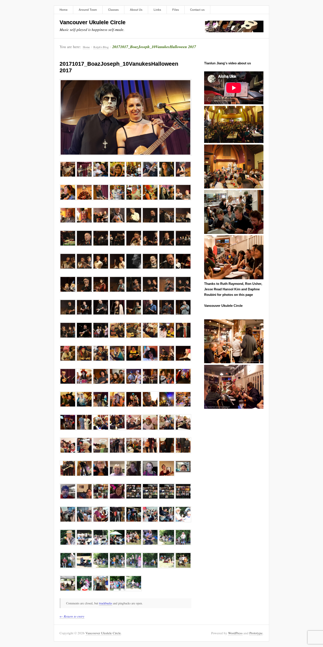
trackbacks (105, 603)
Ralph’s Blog (101, 47)
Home (63, 9)
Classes (113, 9)
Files (175, 9)
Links (157, 9)
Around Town (88, 9)
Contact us (197, 9)
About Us (136, 9)
